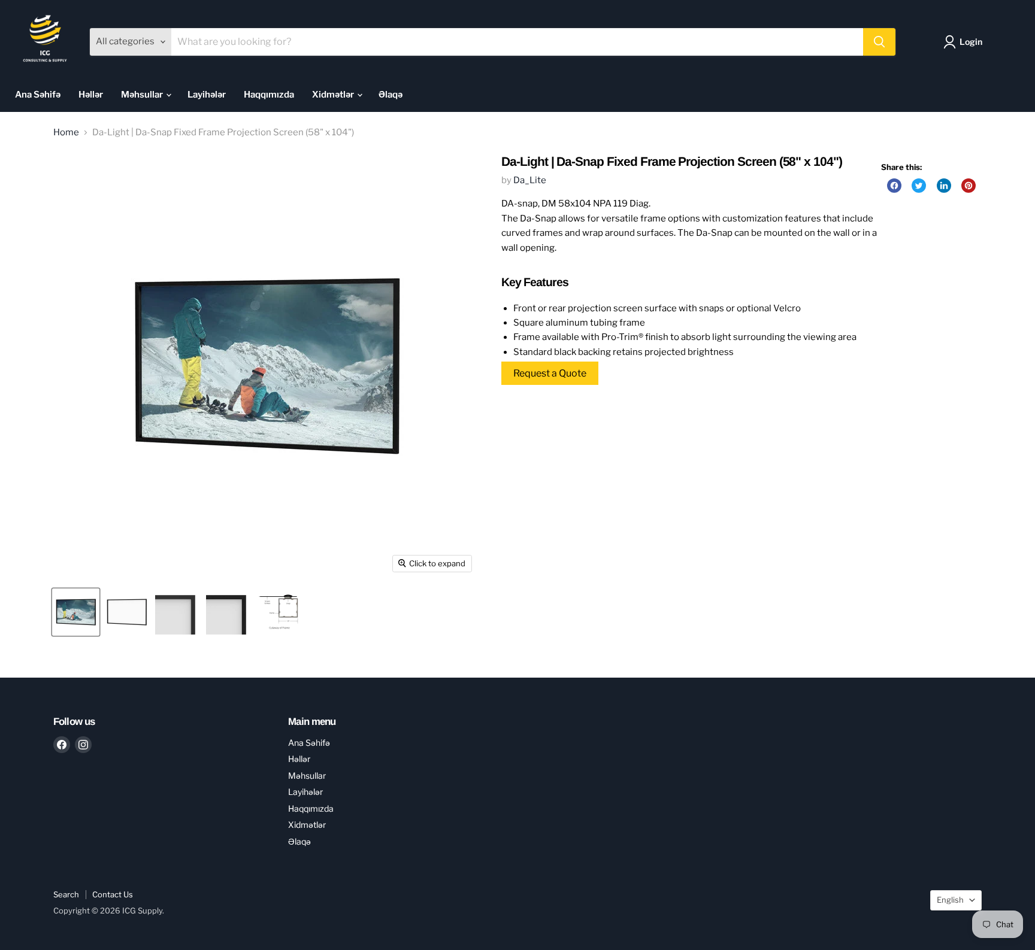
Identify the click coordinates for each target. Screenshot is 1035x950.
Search (66, 894)
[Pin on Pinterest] (968, 185)
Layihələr (206, 94)
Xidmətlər (334, 94)
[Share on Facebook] (894, 185)
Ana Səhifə (37, 94)
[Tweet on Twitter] (919, 185)
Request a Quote (549, 373)
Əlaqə (390, 94)
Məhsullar (143, 94)
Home (66, 133)
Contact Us (112, 894)
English (950, 900)
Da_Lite (529, 180)
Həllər (90, 94)
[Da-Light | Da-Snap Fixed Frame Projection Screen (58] (75, 612)
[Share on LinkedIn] (944, 185)
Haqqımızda (269, 94)
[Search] (879, 42)
